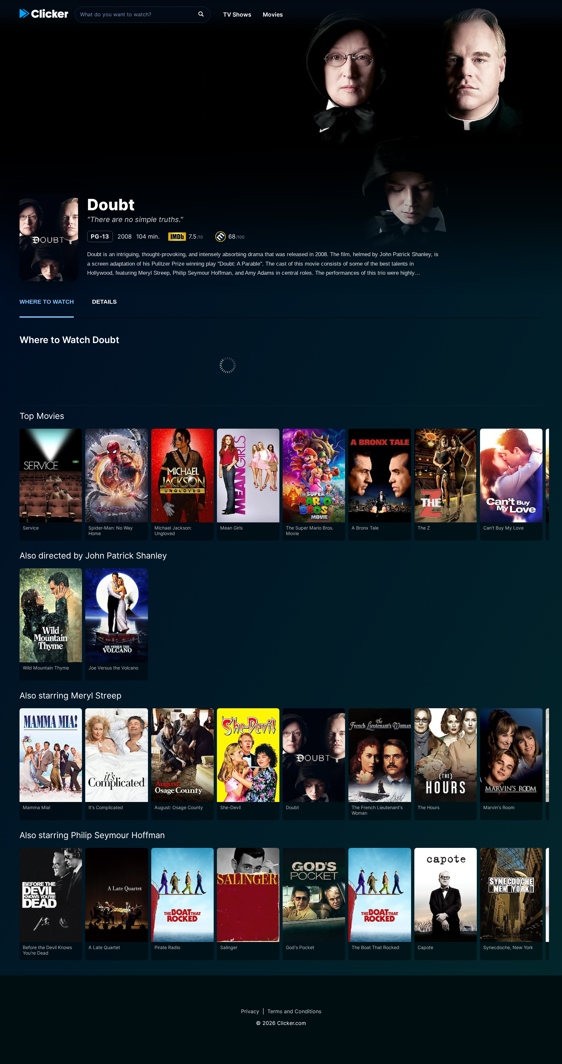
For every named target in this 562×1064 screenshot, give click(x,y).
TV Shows (237, 14)
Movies (273, 14)
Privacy (250, 1011)
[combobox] (142, 15)
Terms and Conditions (294, 1011)
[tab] (51, 305)
